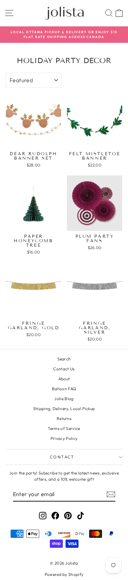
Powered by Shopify (64, 574)
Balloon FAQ (64, 388)
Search (64, 358)
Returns (64, 418)
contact (62, 456)
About (64, 378)
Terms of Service (64, 428)
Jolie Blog (63, 398)
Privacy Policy (64, 438)
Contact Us (63, 368)
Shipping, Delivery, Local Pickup (64, 408)
